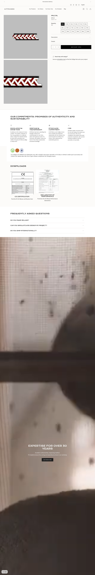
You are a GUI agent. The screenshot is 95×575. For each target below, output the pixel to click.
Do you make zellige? (19, 220)
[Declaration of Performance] (47, 181)
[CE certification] (22, 182)
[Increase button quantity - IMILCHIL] (58, 47)
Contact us (53, 1)
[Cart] (90, 9)
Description (54, 37)
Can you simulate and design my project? (28, 225)
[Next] (90, 1)
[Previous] (4, 1)
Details (53, 41)
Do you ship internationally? (23, 230)
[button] (32, 9)
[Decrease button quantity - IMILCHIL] (53, 47)
